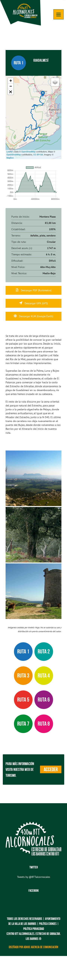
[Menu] (58, 14)
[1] (33, 478)
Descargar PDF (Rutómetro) (36, 290)
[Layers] (55, 82)
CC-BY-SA (38, 154)
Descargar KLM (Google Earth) (35, 316)
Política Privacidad (33, 929)
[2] (33, 535)
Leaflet (10, 151)
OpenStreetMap (28, 151)
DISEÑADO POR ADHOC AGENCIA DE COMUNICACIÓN (33, 947)
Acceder (51, 769)
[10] (33, 591)
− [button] (10, 86)
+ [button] (10, 80)
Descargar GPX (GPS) (36, 303)
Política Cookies (48, 924)
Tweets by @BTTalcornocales (33, 877)
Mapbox (10, 157)
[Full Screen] (10, 92)
